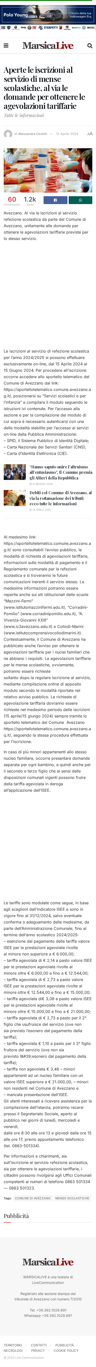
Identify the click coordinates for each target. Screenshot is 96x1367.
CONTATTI (39, 1345)
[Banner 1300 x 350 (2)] (48, 17)
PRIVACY (38, 1350)
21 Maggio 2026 (42, 483)
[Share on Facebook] (55, 200)
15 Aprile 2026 (41, 509)
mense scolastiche (72, 1198)
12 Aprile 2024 (67, 134)
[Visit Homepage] (48, 45)
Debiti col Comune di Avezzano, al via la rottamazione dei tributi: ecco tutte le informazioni (61, 498)
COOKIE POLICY (66, 1350)
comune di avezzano (33, 1198)
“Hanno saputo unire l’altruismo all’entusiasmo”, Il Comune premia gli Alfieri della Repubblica (61, 472)
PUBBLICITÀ (64, 1345)
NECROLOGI (13, 1350)
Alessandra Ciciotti (32, 134)
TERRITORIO (13, 1345)
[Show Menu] (6, 45)
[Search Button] (89, 45)
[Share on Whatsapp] (81, 200)
